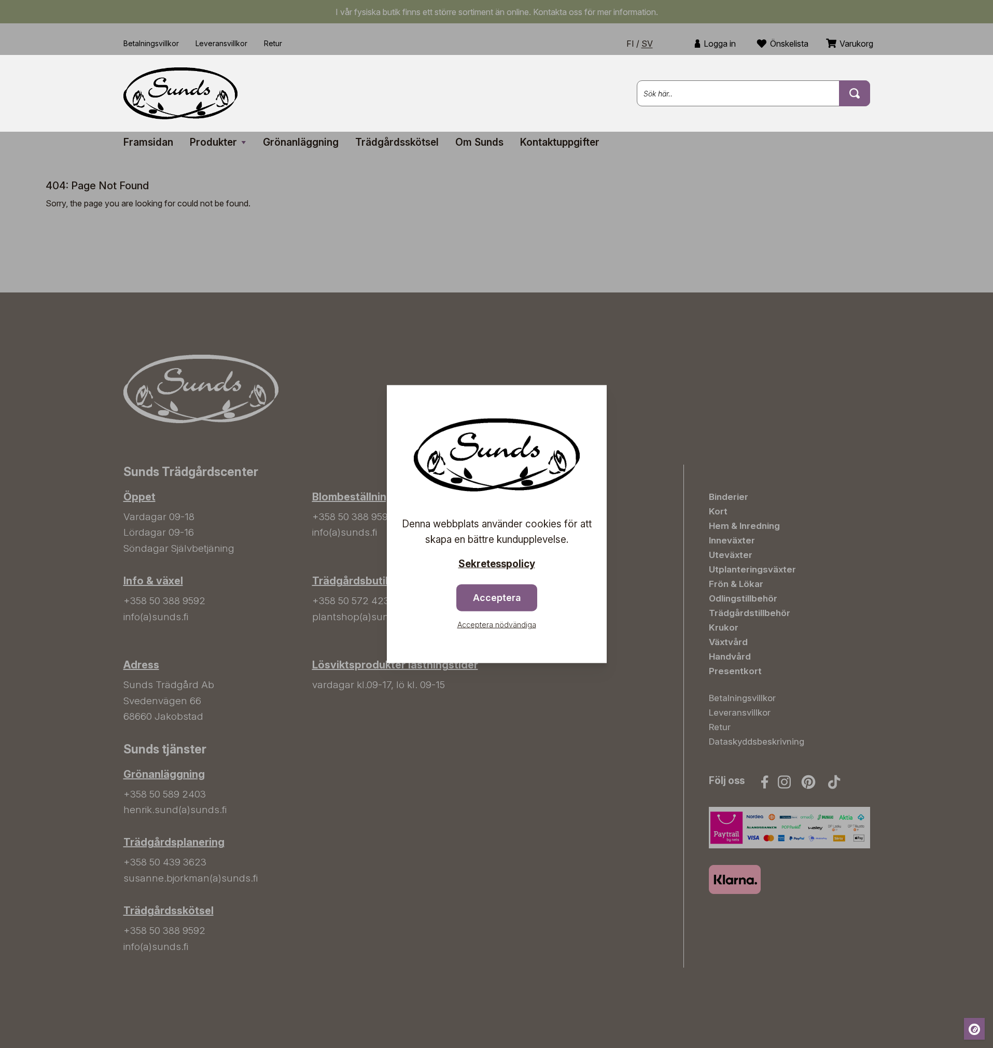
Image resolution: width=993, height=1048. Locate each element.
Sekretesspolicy (496, 563)
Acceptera (497, 597)
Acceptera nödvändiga (496, 624)
